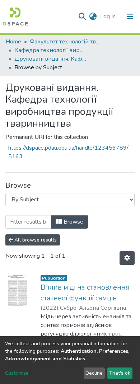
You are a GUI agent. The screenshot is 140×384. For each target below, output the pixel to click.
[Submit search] (82, 16)
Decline (94, 373)
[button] (93, 16)
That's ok (119, 373)
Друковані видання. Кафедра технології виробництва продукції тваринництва (50, 59)
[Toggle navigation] (130, 16)
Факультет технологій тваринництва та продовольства (66, 42)
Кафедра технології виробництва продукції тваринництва (50, 50)
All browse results (35, 240)
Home (13, 42)
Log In (108, 16)
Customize (16, 373)
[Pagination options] (127, 258)
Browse (72, 222)
